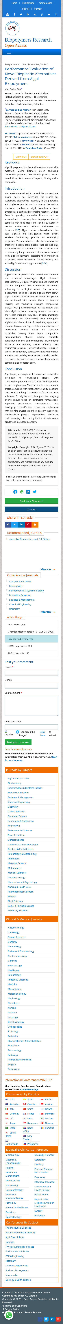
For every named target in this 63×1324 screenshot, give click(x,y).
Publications (28, 3)
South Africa (28, 1130)
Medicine (12, 984)
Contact (38, 8)
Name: (9, 667)
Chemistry (14, 609)
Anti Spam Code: (13, 721)
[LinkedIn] (52, 1319)
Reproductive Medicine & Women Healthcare (44, 1202)
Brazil (12, 1128)
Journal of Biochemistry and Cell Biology (29, 539)
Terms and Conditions (15, 1305)
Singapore (32, 1123)
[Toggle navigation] (9, 52)
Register (25, 8)
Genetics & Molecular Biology (23, 844)
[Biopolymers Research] (12, 28)
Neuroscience (13, 1180)
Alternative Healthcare (17, 1207)
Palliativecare (41, 1194)
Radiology (13, 1055)
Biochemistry (16, 586)
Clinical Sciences (16, 811)
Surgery (12, 1064)
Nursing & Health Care (19, 887)
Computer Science (17, 816)
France (30, 1113)
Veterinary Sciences (18, 910)
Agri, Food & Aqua (15, 1237)
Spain (30, 1099)
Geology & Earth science (18, 1279)
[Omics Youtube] (49, 14)
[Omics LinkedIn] (27, 14)
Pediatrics (13, 1036)
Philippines (32, 1144)
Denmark (49, 1113)
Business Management (17, 1270)
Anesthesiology (16, 927)
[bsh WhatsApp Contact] (56, 14)
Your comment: (13, 692)
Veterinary (11, 1260)
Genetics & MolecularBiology (14, 1196)
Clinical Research (16, 937)
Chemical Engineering (20, 604)
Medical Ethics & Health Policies (42, 1188)
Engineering (14, 825)
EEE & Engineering (15, 1256)
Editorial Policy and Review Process (22, 1312)
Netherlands (12, 1144)
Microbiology (14, 989)
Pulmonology (14, 1050)
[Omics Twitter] (20, 14)
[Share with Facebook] (8, 525)
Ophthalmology (16, 1022)
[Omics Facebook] (14, 14)
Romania (49, 1128)
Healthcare (13, 970)
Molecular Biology (17, 993)
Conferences (45, 3)
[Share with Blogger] (34, 525)
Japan (12, 1123)
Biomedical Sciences (19, 595)
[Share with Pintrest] (28, 525)
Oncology (13, 1017)
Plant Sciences (15, 901)
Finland (48, 1109)
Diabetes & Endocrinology (21, 951)
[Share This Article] (21, 492)
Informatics (14, 858)
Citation (31, 509)
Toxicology (13, 1069)
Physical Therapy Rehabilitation (43, 1171)
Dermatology (14, 946)
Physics (12, 896)
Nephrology (14, 998)
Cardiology (13, 932)
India (29, 1118)
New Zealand (27, 1138)
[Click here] (7, 14)
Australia (14, 1104)
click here (42, 734)
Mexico (48, 1118)
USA (11, 1099)
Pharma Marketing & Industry (20, 1232)
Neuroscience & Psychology (22, 882)
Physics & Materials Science (20, 1246)
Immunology (14, 975)
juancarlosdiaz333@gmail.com (20, 126)
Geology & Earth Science (20, 849)
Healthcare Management (12, 1174)
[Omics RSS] (34, 14)
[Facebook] (39, 1319)
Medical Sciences (17, 872)
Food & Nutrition (16, 835)
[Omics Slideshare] (41, 14)
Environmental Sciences (20, 830)
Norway (48, 1123)
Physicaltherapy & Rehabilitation (24, 1041)
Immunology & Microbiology (22, 854)
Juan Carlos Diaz (13, 89)
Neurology (13, 1003)
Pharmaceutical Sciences (20, 891)
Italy (11, 1109)
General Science (16, 839)
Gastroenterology (15, 1190)
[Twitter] (46, 1319)
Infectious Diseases (18, 979)
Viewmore (46, 569)
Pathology (13, 1031)
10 (45, 263)
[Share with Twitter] (14, 525)
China (30, 1109)
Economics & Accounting (21, 821)
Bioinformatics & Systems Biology (26, 590)
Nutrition (12, 1012)
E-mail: (8, 680)
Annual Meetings (29, 1089)
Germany (14, 1113)
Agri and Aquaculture (20, 581)
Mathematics (14, 868)
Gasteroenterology (17, 956)
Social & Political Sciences (21, 906)
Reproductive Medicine (19, 1059)
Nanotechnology (16, 877)
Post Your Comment (31, 501)
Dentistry (12, 942)
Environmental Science (17, 1251)
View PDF (21, 156)
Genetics (12, 960)
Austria (48, 1104)
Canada (31, 1104)
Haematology (15, 965)
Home (14, 3)
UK (11, 1118)
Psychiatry (13, 1045)
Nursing (12, 1007)
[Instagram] (58, 1319)
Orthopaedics (15, 1026)
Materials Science (17, 863)
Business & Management (21, 599)
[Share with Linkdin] (21, 525)
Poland (48, 1099)
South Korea (11, 1134)
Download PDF (39, 156)
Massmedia (11, 1275)
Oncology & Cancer (44, 1155)
